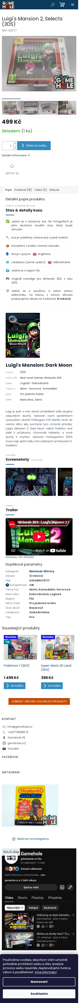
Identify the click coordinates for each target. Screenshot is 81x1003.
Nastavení (39, 982)
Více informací (46, 972)
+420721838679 (18, 732)
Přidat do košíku (36, 146)
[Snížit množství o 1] (15, 148)
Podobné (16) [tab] (23, 190)
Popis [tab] (8, 190)
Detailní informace (14, 155)
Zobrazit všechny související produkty (39, 701)
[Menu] (72, 4)
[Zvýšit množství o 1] (15, 143)
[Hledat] (53, 4)
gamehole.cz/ (17, 743)
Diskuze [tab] (54, 190)
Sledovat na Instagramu (33, 839)
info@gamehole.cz (20, 727)
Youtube (13, 748)
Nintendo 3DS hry (41, 571)
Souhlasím (39, 994)
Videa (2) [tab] (41, 190)
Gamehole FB (16, 737)
